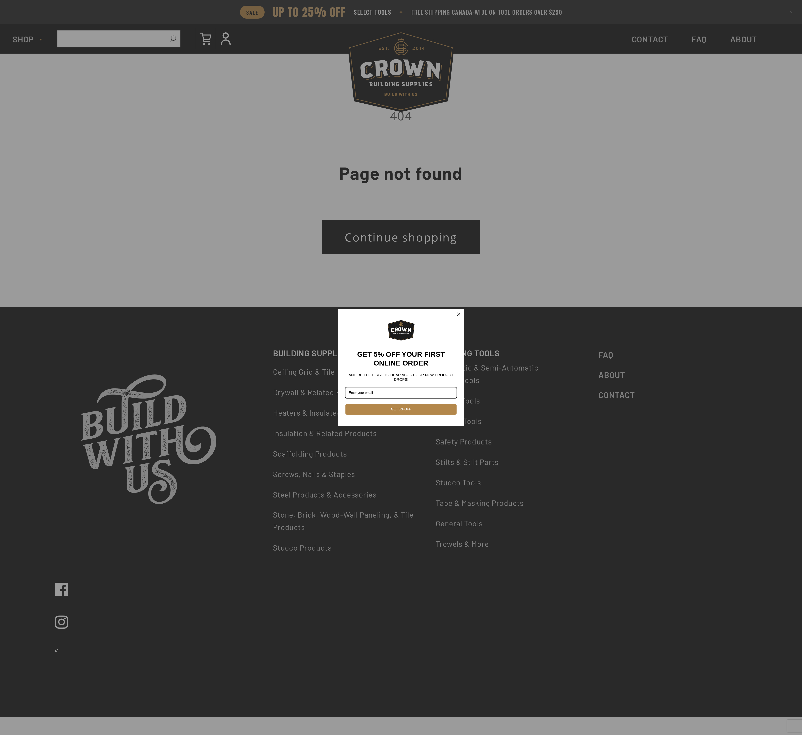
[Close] (459, 314)
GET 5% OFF (401, 409)
